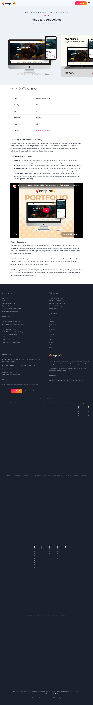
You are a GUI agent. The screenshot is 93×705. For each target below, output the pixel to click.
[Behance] (76, 380)
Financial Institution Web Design (11, 327)
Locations (51, 334)
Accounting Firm (45, 12)
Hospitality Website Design (10, 334)
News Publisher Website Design (11, 342)
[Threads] (67, 380)
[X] (22, 88)
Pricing (51, 327)
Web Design (5, 298)
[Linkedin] (50, 380)
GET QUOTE (81, 3)
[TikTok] (73, 380)
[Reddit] (32, 88)
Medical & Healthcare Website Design (13, 332)
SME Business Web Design (56, 301)
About (50, 339)
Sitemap (34, 698)
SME (37, 124)
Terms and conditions (45, 698)
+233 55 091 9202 (12, 372)
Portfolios (33, 12)
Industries (52, 332)
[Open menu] (89, 3)
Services (51, 321)
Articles (51, 337)
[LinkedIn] (29, 88)
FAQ (50, 344)
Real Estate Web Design (9, 329)
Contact (51, 347)
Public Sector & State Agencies (11, 321)
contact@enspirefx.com (13, 374)
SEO (3, 301)
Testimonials (52, 324)
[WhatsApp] (25, 88)
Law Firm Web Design (8, 339)
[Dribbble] (53, 380)
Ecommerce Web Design (56, 298)
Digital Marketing (7, 306)
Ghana (38, 105)
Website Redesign (54, 308)
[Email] (35, 88)
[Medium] (82, 380)
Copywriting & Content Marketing (11, 308)
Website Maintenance (8, 303)
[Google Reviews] (70, 380)
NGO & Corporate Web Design (10, 337)
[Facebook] (19, 88)
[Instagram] (64, 380)
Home (26, 12)
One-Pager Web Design (55, 306)
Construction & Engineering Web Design (13, 324)
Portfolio (51, 319)
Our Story (51, 342)
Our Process (52, 329)
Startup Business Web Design (57, 303)
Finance (46, 16)
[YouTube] (61, 380)
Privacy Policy (57, 698)
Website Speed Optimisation (10, 311)
